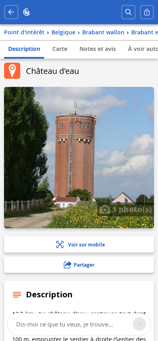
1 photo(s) (131, 209)
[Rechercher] (128, 12)
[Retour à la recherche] (11, 12)
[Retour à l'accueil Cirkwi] (27, 12)
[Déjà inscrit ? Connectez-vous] (147, 12)
